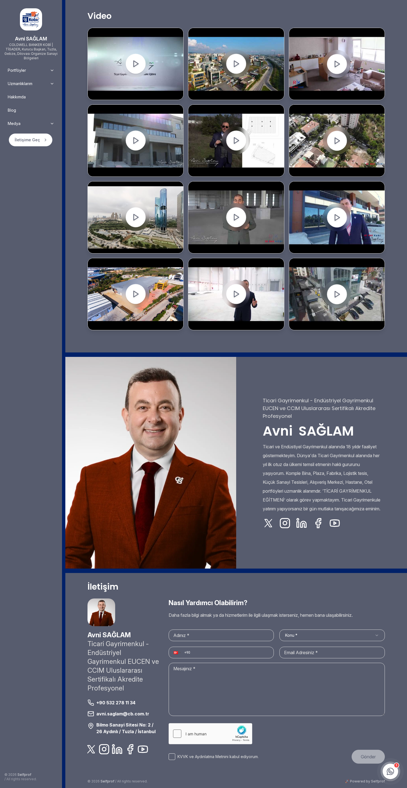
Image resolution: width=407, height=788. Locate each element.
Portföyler (17, 70)
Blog (12, 110)
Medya (14, 123)
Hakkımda (17, 96)
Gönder (368, 756)
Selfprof (24, 774)
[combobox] (332, 635)
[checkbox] (172, 756)
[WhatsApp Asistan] (390, 771)
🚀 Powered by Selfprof (365, 781)
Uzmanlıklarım (20, 83)
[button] (176, 652)
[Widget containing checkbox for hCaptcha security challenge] (210, 733)
